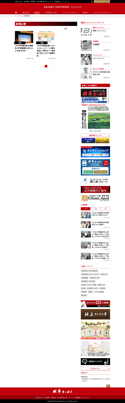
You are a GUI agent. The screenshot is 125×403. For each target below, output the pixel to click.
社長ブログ (104, 274)
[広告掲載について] (95, 189)
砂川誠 (83, 288)
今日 (85, 209)
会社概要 (26, 1)
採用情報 (32, 1)
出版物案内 (57, 1)
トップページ (19, 16)
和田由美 (84, 292)
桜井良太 (84, 295)
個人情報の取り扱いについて (45, 1)
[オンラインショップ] (95, 152)
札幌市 (90, 292)
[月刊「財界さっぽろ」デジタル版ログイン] (101, 172)
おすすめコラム (95, 369)
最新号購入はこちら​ (95, 135)
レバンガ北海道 (99, 292)
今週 (95, 209)
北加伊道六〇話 (94, 278)
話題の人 (85, 12)
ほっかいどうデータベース (102, 12)
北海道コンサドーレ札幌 (88, 285)
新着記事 (37, 12)
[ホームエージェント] (95, 198)
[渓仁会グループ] (95, 181)
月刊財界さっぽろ (92, 288)
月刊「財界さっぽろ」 (51, 12)
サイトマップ (65, 1)
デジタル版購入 (88, 140)
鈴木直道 (102, 288)
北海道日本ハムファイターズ (90, 274)
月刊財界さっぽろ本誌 (88, 281)
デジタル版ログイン (102, 1)
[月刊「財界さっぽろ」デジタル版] (88, 172)
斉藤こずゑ (101, 285)
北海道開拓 (84, 278)
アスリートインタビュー (70, 12)
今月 (105, 209)
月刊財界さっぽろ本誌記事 (89, 271)
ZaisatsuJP (25, 12)
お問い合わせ (18, 1)
